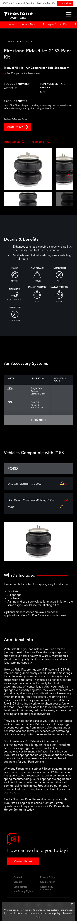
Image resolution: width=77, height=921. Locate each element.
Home (11, 24)
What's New (28, 24)
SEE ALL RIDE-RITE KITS (20, 42)
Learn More (61, 3)
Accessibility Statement (46, 888)
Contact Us (20, 861)
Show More (38, 420)
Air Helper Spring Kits (55, 24)
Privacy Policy (47, 877)
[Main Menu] (68, 14)
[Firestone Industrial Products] (18, 14)
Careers (17, 882)
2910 (10, 402)
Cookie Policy (47, 882)
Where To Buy (15, 127)
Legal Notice (20, 887)
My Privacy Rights (23, 891)
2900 (10, 389)
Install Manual (12, 141)
